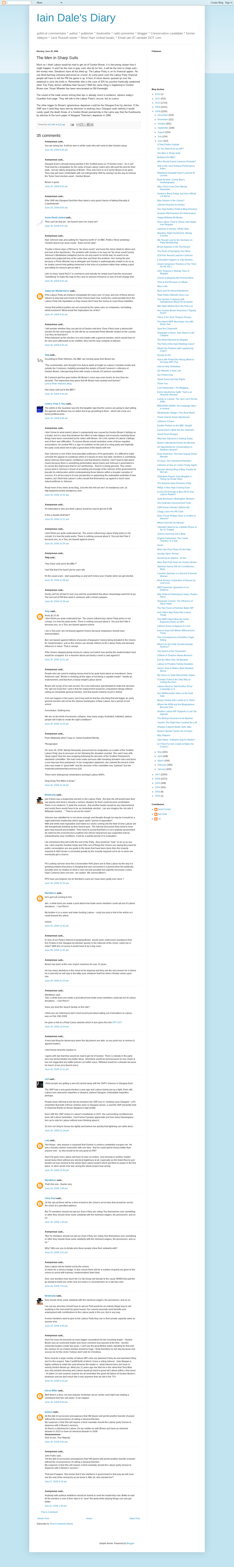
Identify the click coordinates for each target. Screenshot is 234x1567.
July (160, 136)
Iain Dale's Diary (76, 18)
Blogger (130, 1543)
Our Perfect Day (165, 375)
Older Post (134, 1518)
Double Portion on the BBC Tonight (174, 425)
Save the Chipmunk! (167, 328)
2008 (158, 111)
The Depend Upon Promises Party (174, 483)
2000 (158, 796)
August (161, 132)
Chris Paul (50, 1198)
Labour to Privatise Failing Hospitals (175, 664)
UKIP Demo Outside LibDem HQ (173, 507)
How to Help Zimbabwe (168, 366)
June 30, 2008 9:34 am (56, 394)
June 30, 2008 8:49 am (56, 150)
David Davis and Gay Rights (171, 379)
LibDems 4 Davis (165, 421)
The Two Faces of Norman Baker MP (175, 608)
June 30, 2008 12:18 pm (57, 1130)
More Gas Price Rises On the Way (174, 549)
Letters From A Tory (55, 404)
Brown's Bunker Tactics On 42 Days (174, 731)
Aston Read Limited (55, 217)
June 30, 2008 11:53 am (57, 980)
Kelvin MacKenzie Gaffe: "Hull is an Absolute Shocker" (174, 393)
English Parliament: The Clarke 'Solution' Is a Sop (172, 539)
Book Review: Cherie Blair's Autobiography (171, 181)
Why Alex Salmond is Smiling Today (175, 438)
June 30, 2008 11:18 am (57, 785)
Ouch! (160, 545)
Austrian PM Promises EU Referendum (176, 213)
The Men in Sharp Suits (168, 153)
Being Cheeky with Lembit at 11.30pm (176, 700)
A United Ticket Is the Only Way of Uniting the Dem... (173, 680)
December (163, 115)
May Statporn (163, 735)
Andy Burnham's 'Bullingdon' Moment (175, 499)
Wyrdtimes (50, 893)
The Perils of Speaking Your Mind (173, 251)
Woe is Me (162, 286)
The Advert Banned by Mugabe (172, 340)
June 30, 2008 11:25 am (57, 883)
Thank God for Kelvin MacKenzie (173, 417)
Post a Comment (49, 1512)
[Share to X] (85, 124)
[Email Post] (72, 124)
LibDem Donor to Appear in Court (173, 626)
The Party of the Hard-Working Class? (176, 344)
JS (159, 819)
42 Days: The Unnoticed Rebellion (174, 461)
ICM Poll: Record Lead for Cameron (175, 255)
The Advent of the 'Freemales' (171, 651)
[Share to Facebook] (88, 124)
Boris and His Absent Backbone (172, 290)
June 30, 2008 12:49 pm (57, 1170)
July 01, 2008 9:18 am (56, 1481)
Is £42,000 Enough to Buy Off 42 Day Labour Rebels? (175, 493)
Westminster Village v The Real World (176, 413)
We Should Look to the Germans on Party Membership (175, 241)
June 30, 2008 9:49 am (56, 418)
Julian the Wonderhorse (57, 291)
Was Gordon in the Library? (170, 200)
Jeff (47, 1079)
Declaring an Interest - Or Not (171, 558)
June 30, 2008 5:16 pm (56, 1381)
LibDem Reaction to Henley (171, 204)
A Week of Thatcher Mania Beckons (174, 655)
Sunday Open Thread (168, 553)
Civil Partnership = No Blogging (172, 388)
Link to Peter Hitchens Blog (58, 383)
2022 (158, 94)
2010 (158, 103)
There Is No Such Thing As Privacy (174, 317)
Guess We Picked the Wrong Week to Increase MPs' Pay (175, 360)
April (160, 756)
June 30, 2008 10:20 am (57, 495)
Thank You (162, 383)
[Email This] (78, 124)
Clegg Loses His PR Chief (170, 511)
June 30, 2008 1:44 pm (56, 1222)
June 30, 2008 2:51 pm (56, 1252)
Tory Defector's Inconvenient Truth (174, 503)
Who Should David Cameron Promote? (176, 161)
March (161, 760)
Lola (47, 1140)
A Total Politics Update (168, 144)
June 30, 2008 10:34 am (57, 543)
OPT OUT (117, 1022)
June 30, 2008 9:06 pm (56, 1442)
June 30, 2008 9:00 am (56, 226)
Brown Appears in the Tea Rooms (173, 247)
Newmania (50, 795)
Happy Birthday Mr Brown (170, 217)
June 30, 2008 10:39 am (57, 580)
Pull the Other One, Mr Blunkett (172, 660)
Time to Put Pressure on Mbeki (172, 282)
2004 (158, 787)
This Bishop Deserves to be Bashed (175, 718)
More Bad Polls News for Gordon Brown (177, 562)
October (162, 123)
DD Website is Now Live (169, 370)
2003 (158, 791)
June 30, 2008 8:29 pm (56, 1402)
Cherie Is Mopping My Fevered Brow (175, 278)
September (163, 128)
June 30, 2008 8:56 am (56, 207)
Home (89, 1518)
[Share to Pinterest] (92, 124)
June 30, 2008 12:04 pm (57, 1026)
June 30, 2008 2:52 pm (56, 1286)
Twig (47, 355)
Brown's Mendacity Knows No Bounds (176, 443)
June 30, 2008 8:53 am (56, 186)
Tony (47, 611)
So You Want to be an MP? (170, 148)
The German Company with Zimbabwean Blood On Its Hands (175, 300)
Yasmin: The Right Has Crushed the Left (177, 722)
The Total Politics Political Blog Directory (177, 209)
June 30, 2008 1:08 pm (56, 1188)
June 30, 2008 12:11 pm (57, 1069)
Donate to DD (164, 355)
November (163, 119)
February (162, 765)
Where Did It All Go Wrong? (170, 522)
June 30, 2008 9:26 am (56, 314)
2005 (158, 783)
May (160, 752)
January (162, 769)
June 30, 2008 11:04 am (57, 724)
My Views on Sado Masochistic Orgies (176, 675)
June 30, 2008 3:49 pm (56, 1326)
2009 (158, 107)
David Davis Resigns (167, 434)
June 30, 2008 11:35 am (57, 926)
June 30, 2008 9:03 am (56, 281)
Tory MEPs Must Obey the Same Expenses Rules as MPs (173, 620)
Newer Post (43, 1518)
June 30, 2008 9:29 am (56, 345)
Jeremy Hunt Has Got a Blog (171, 534)
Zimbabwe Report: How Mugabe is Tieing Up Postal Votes (174, 477)
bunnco (48, 1412)
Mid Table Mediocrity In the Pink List (175, 306)
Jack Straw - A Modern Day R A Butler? (176, 739)
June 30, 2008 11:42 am (57, 950)
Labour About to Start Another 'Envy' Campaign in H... (175, 687)
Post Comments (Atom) (61, 1524)
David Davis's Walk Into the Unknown (175, 430)
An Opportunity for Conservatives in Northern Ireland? (174, 448)
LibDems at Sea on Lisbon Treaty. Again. (177, 465)
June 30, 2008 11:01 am (57, 659)
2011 (158, 98)
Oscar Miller (51, 1390)
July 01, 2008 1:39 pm (56, 1506)
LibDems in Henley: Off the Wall (173, 229)
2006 (158, 778)
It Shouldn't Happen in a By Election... (175, 260)
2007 (158, 774)
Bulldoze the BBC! (166, 157)
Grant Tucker (164, 809)
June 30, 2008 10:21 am (57, 519)
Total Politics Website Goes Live (173, 295)
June (160, 141)
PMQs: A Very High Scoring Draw (173, 487)
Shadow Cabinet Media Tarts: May (174, 727)
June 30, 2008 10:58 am (57, 601)
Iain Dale (162, 814)
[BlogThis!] (81, 124)
